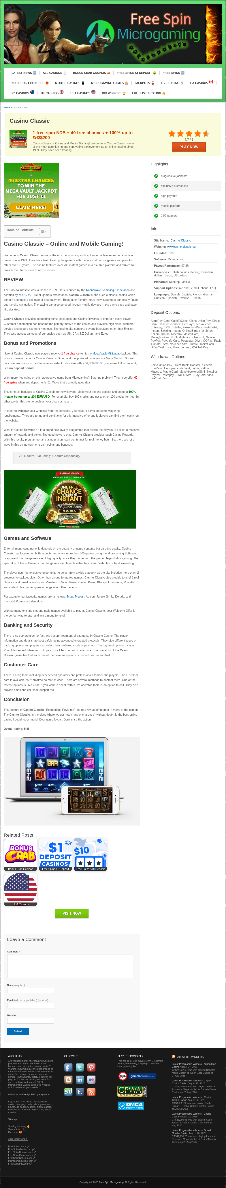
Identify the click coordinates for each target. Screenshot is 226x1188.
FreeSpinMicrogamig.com (35, 1094)
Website (11, 1015)
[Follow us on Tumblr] (79, 1095)
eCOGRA (25, 295)
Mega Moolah (75, 596)
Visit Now (72, 913)
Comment (13, 951)
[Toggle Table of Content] (41, 231)
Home (7, 107)
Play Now (188, 147)
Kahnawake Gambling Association (108, 290)
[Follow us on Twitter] (79, 1071)
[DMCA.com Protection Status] (130, 1109)
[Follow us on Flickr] (91, 1083)
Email (27, 1000)
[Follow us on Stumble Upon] (68, 1095)
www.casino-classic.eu (181, 246)
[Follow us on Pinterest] (91, 1071)
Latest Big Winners (190, 1057)
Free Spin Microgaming (111, 1182)
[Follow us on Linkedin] (79, 1083)
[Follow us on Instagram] (68, 1083)
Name (16, 985)
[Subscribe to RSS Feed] (91, 1095)
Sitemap (12, 1119)
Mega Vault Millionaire (106, 353)
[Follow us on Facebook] (68, 1071)
